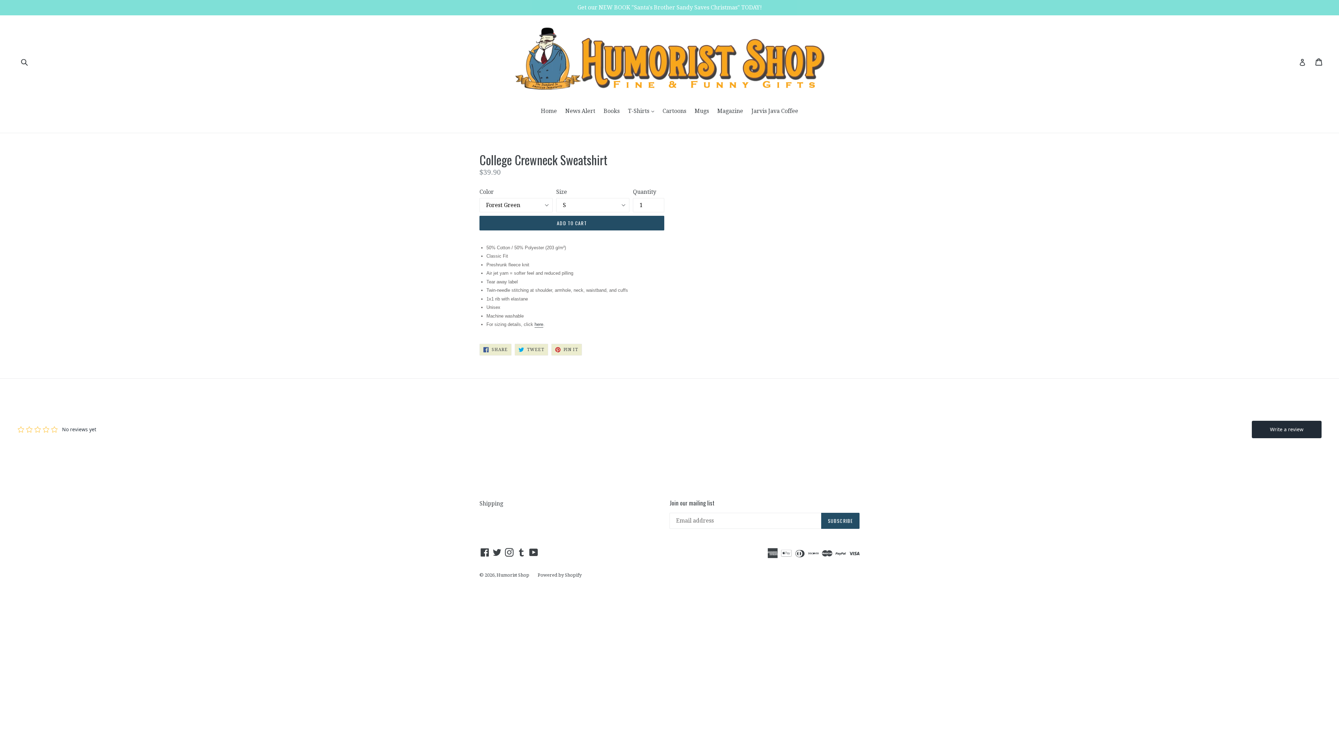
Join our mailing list (692, 503)
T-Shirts (643, 110)
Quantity (644, 192)
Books (612, 111)
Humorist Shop (513, 575)
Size (561, 192)
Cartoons (674, 111)
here (539, 324)
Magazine (730, 111)
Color (486, 192)
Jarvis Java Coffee (774, 111)
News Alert (580, 111)
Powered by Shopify (560, 575)
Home (549, 111)
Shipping (491, 503)
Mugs (702, 111)
